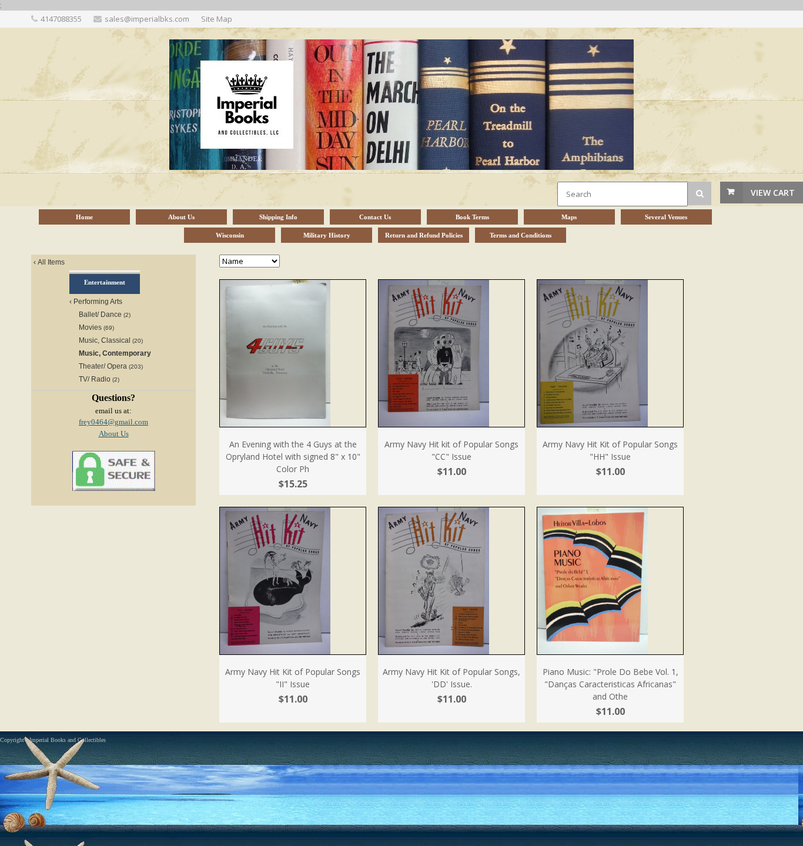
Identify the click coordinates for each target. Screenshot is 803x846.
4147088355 (61, 19)
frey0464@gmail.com (113, 421)
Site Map (216, 19)
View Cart (773, 192)
